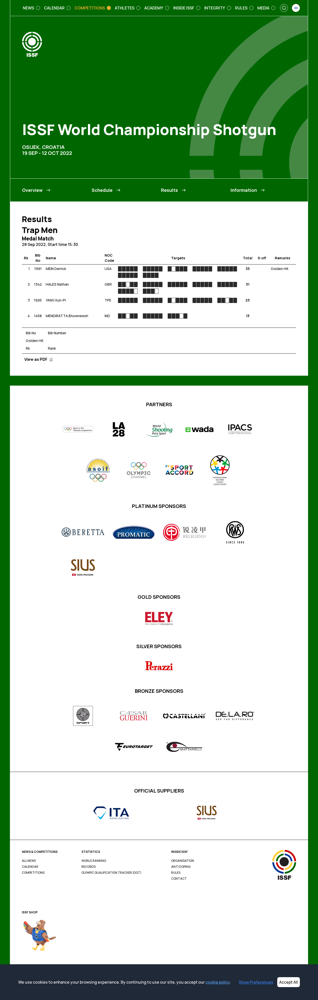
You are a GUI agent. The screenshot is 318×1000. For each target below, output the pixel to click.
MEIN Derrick (56, 268)
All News (29, 861)
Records (88, 867)
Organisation (182, 861)
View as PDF (36, 359)
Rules (175, 873)
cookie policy (217, 982)
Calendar (30, 867)
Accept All (288, 982)
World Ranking (93, 861)
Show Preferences (256, 982)
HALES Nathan (57, 284)
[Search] (284, 8)
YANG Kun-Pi (56, 300)
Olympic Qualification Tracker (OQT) (111, 873)
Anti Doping (181, 867)
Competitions (33, 873)
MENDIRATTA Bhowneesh (67, 315)
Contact (179, 879)
